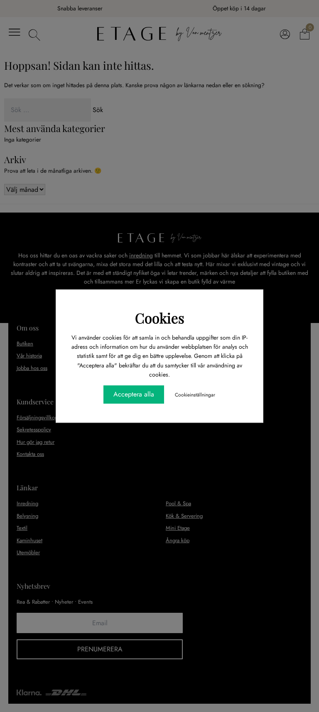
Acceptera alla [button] (133, 394)
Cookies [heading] (159, 317)
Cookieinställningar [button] (195, 395)
